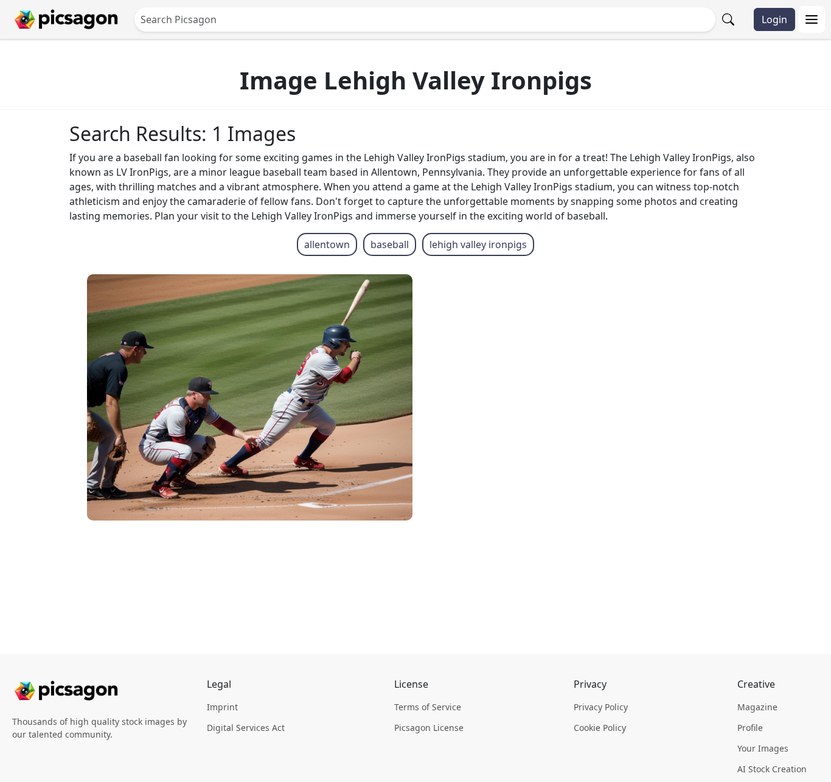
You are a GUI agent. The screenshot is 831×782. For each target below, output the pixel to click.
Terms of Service (427, 707)
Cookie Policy (600, 727)
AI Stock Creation (772, 769)
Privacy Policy (601, 707)
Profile (750, 727)
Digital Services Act (246, 727)
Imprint (222, 707)
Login (774, 19)
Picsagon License (429, 727)
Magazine (757, 707)
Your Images (762, 748)
